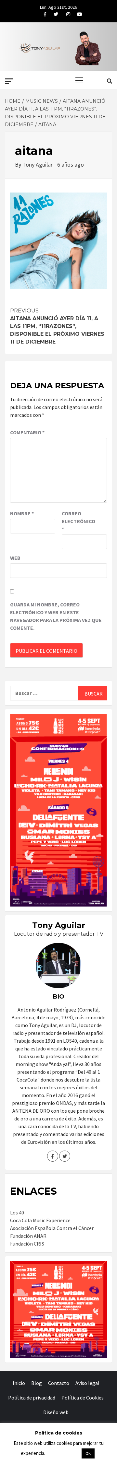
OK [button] (88, 1453)
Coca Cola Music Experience (40, 1220)
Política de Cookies (82, 1397)
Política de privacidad (31, 1397)
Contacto (58, 1383)
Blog (36, 1383)
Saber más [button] (63, 1453)
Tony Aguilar (38, 164)
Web (15, 558)
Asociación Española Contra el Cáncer (52, 1228)
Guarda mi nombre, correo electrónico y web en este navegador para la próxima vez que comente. (56, 616)
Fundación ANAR (28, 1236)
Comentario (27, 432)
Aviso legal (87, 1383)
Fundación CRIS (27, 1243)
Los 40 (17, 1212)
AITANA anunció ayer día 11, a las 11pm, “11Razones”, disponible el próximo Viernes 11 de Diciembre (57, 326)
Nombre (22, 513)
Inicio (19, 1383)
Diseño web (56, 1412)
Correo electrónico (78, 521)
